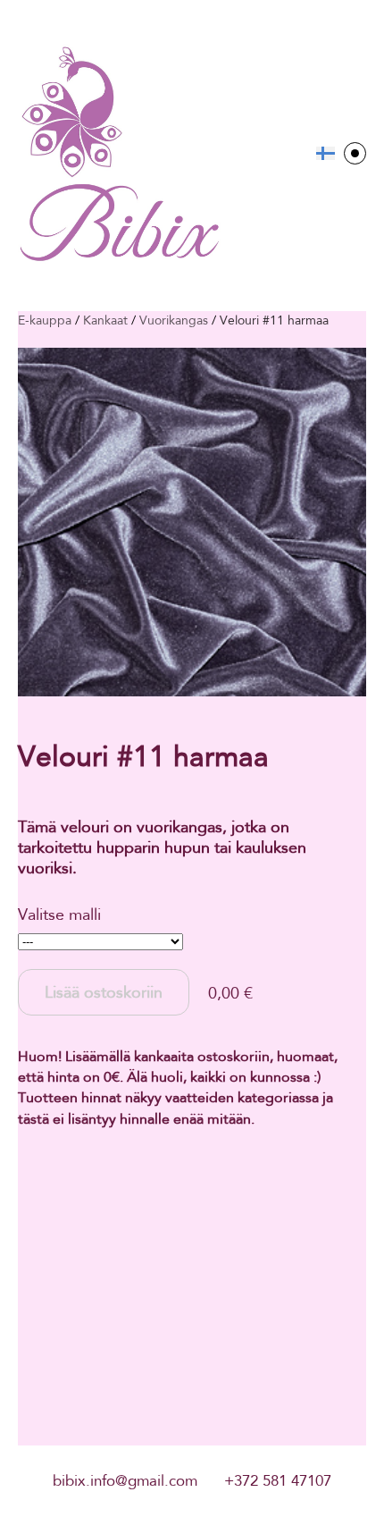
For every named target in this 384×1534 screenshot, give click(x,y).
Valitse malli (59, 914)
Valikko (355, 153)
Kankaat (105, 320)
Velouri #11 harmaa (274, 320)
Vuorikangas (173, 320)
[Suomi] (325, 153)
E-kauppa (44, 320)
